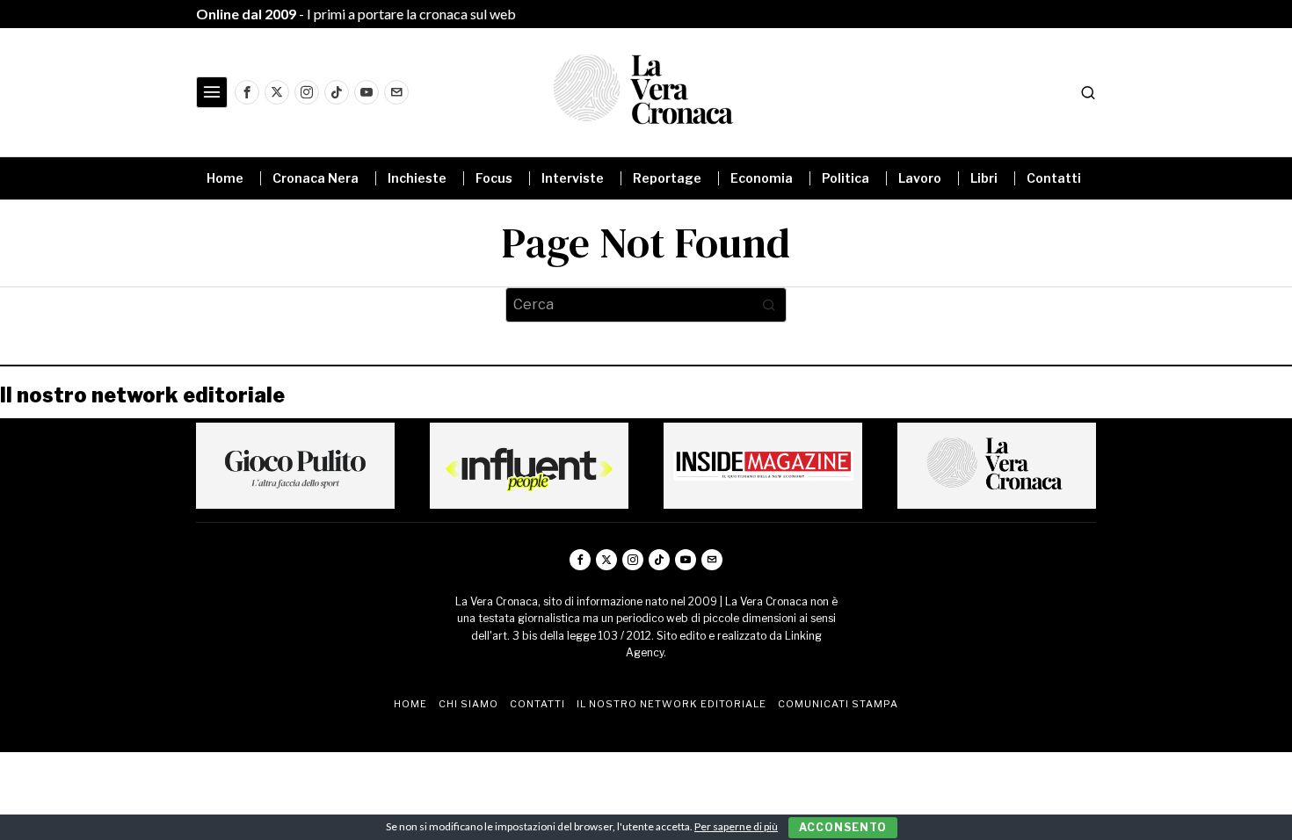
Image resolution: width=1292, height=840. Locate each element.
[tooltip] (247, 92)
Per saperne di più (736, 826)
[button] (769, 304)
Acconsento (843, 827)
